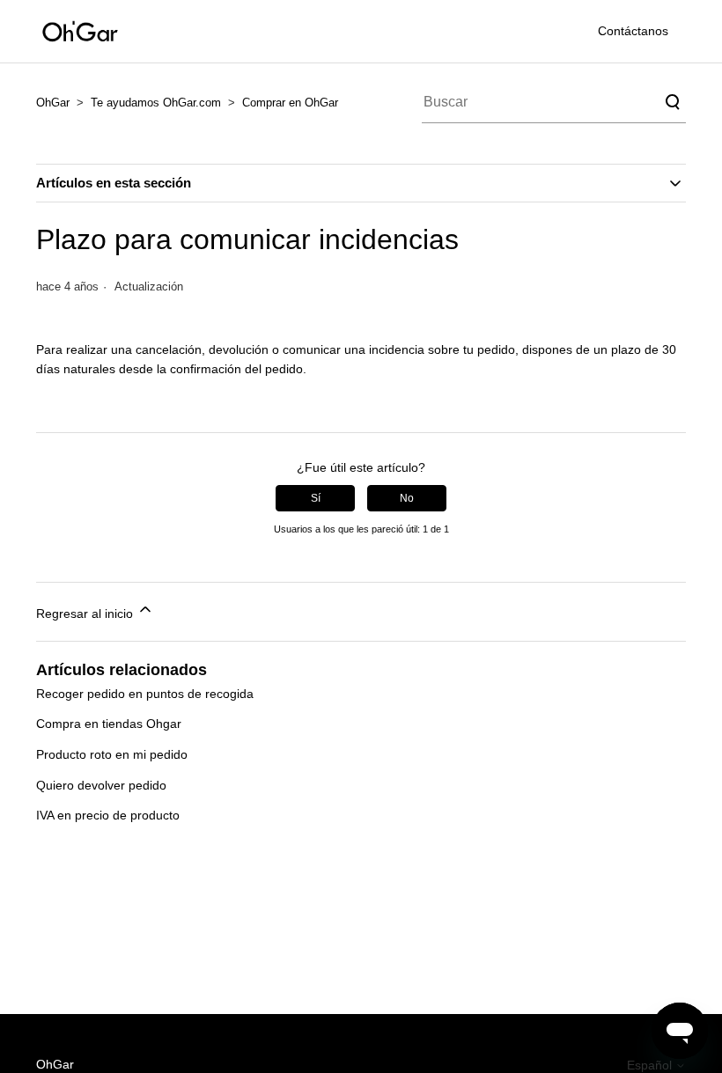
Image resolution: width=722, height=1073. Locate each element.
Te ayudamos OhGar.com (156, 102)
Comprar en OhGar (290, 102)
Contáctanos (633, 31)
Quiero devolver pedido (101, 785)
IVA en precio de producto (108, 815)
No (407, 498)
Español (651, 1065)
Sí (315, 498)
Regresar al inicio (86, 613)
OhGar (53, 102)
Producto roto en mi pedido (112, 754)
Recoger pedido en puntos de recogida (145, 694)
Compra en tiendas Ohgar (108, 724)
